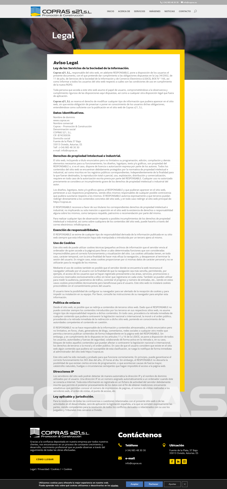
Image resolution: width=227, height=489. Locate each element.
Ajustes (172, 484)
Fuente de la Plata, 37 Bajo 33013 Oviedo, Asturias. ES (183, 452)
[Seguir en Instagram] (184, 461)
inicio (110, 11)
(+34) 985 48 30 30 (135, 450)
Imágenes (154, 11)
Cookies (55, 469)
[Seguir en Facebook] (172, 461)
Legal (33, 469)
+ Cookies (67, 469)
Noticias (169, 11)
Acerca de (124, 11)
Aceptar (134, 484)
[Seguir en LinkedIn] (178, 461)
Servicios (139, 11)
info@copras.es (133, 463)
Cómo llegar (45, 459)
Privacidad (43, 469)
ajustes (114, 485)
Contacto (185, 11)
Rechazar (153, 484)
